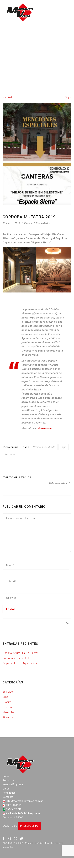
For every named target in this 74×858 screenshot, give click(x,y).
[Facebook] (4, 838)
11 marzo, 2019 (11, 223)
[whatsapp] (15, 838)
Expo (27, 223)
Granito (7, 702)
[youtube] (21, 838)
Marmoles (8, 712)
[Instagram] (9, 838)
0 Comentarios (42, 223)
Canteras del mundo (44, 447)
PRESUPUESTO (29, 825)
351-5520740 (14, 809)
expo (63, 447)
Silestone (8, 717)
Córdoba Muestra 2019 (16, 658)
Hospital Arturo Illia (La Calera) (20, 653)
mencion (10, 454)
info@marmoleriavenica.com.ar (24, 801)
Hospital (7, 707)
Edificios (8, 691)
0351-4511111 (14, 805)
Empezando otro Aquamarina (20, 663)
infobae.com (44, 428)
